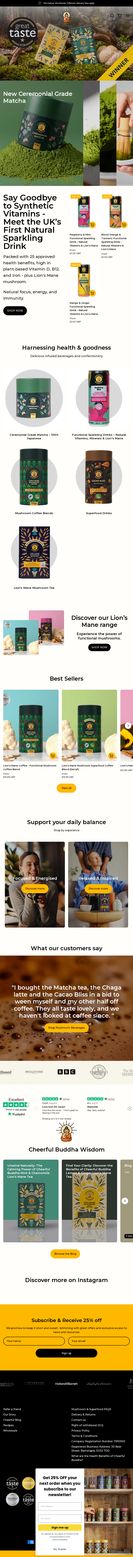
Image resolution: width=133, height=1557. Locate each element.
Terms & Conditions (84, 1435)
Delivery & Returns (83, 1414)
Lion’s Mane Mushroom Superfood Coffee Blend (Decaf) (87, 767)
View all (67, 788)
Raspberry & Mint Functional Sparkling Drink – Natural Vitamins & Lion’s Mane (84, 240)
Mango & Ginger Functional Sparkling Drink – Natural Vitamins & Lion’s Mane (84, 308)
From (75, 252)
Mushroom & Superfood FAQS (91, 1409)
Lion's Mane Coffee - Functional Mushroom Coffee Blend (29, 767)
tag (126, 1172)
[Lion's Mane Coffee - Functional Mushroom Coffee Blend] (53, 756)
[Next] (128, 725)
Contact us (78, 1419)
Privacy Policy (80, 1430)
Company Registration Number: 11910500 (98, 1441)
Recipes (8, 1425)
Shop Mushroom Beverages (66, 1028)
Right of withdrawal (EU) (87, 1425)
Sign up (66, 1353)
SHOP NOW (15, 310)
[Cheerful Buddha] (66, 16)
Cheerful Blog (12, 1419)
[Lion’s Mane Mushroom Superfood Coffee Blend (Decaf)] (111, 756)
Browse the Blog (65, 1253)
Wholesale (10, 1430)
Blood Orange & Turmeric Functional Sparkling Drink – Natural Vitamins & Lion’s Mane (114, 242)
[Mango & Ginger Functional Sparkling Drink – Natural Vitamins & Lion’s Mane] (92, 293)
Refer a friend (12, 1409)
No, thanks (59, 1549)
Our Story (9, 1414)
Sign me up (59, 1527)
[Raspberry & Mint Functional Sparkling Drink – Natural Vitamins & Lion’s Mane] (92, 225)
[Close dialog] (129, 1472)
